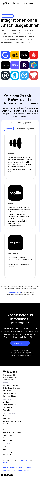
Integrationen (8, 391)
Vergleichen (7, 418)
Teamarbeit (7, 410)
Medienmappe (8, 452)
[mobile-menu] (36, 3)
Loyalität (6, 402)
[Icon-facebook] (5, 475)
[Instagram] (11, 475)
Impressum (7, 454)
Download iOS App (9, 396)
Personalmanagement (25, 129)
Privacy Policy (24, 460)
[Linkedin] (2, 475)
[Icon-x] (8, 475)
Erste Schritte (7, 424)
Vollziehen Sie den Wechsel (13, 421)
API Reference (8, 440)
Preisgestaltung (8, 416)
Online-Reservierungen (11, 388)
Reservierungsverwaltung (12, 385)
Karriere (6, 449)
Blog (4, 430)
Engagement (7, 407)
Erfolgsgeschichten (10, 393)
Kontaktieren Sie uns (13, 292)
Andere (9, 129)
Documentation (8, 438)
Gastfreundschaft (9, 405)
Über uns (6, 446)
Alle (10, 123)
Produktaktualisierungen (12, 432)
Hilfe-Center (7, 435)
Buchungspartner (24, 123)
